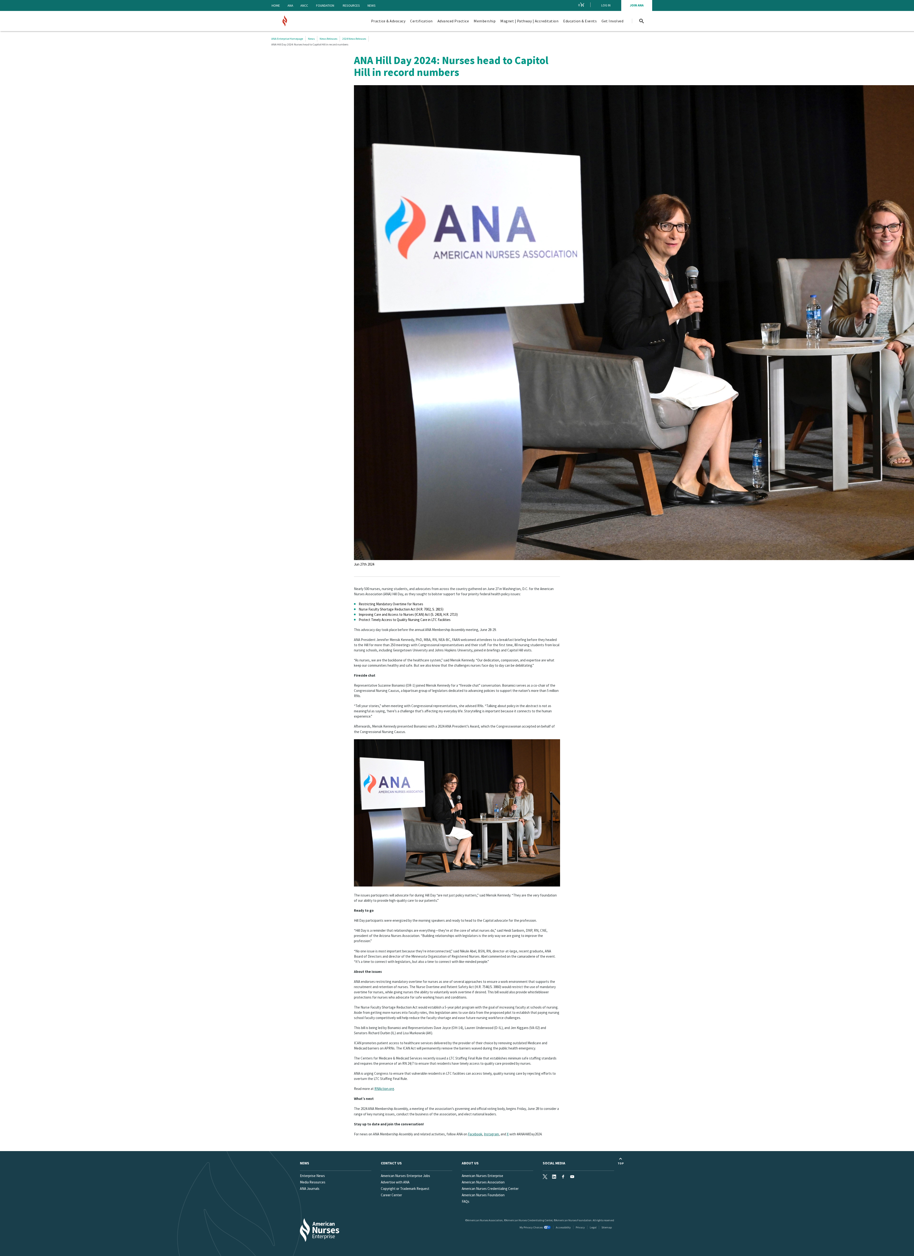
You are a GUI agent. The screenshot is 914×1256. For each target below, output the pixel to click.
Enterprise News (312, 1175)
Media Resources (312, 1182)
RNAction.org (384, 1088)
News (372, 5)
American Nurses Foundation (483, 1195)
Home (276, 5)
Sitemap (606, 1227)
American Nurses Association (483, 1182)
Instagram (491, 1134)
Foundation (325, 5)
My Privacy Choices (531, 1227)
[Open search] (641, 21)
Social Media (554, 1163)
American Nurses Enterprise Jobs (405, 1175)
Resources (351, 5)
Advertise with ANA (395, 1182)
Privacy (580, 1227)
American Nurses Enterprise (482, 1175)
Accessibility (563, 1227)
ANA (290, 5)
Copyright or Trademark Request (405, 1188)
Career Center (391, 1195)
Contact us (391, 1163)
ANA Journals (309, 1188)
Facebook (475, 1134)
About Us (470, 1163)
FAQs (465, 1201)
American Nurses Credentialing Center (490, 1188)
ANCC (304, 5)
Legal (593, 1227)
